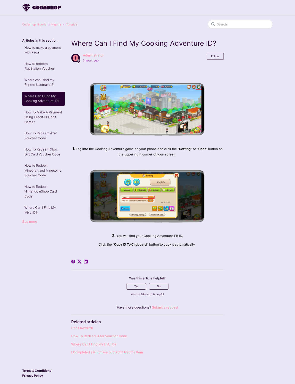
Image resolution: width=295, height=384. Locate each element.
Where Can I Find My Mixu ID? (40, 210)
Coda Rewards (82, 328)
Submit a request (165, 307)
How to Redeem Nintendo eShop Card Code (40, 191)
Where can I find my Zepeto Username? (39, 82)
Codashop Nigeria (34, 24)
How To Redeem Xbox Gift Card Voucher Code (42, 151)
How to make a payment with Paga (42, 50)
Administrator (93, 55)
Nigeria (56, 24)
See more (29, 221)
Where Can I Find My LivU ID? (93, 344)
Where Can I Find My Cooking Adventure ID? (41, 98)
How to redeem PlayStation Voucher (39, 66)
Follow (215, 56)
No (158, 286)
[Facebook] (73, 261)
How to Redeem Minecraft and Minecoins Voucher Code (42, 170)
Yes (136, 286)
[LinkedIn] (86, 261)
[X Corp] (79, 261)
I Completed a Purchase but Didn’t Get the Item (107, 352)
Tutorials (72, 24)
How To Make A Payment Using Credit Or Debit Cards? (43, 117)
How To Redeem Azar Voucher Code (40, 135)
